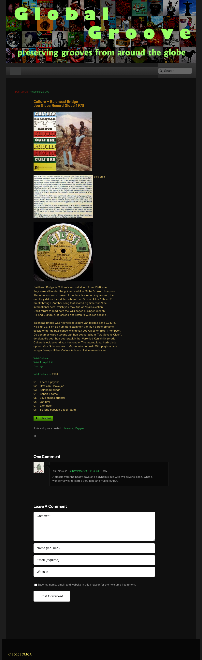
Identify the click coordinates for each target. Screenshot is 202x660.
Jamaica (68, 428)
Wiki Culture (41, 358)
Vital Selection (42, 374)
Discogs (38, 366)
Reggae (79, 428)
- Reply (103, 471)
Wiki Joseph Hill (43, 362)
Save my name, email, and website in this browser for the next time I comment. (86, 584)
